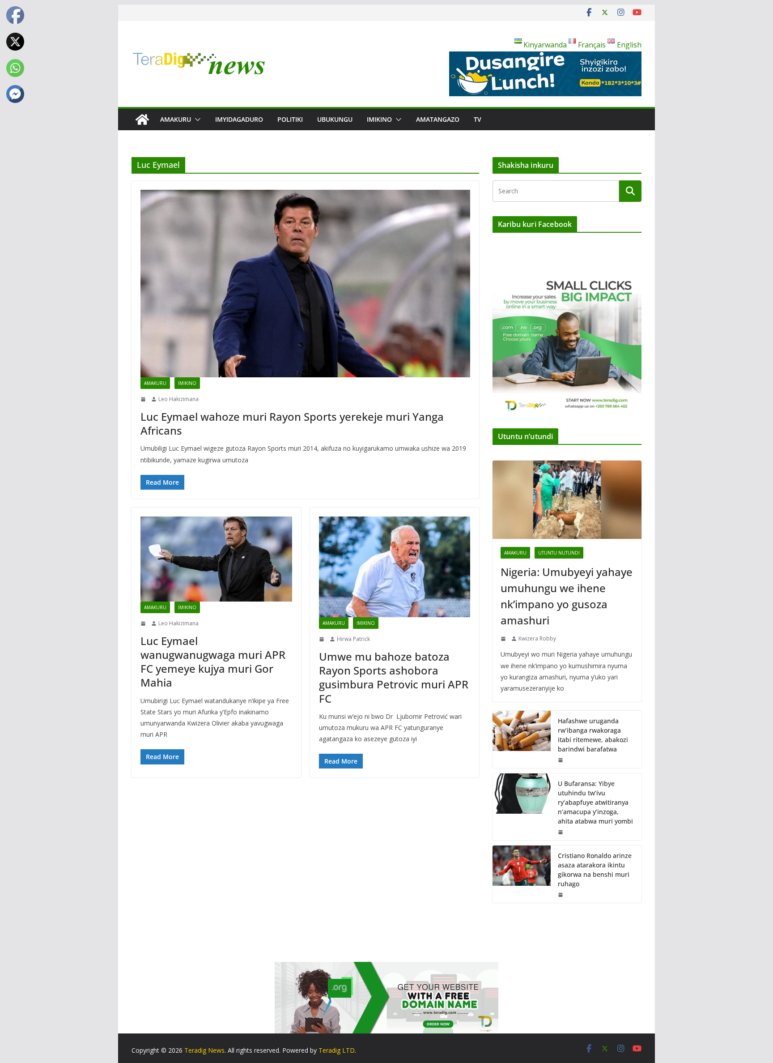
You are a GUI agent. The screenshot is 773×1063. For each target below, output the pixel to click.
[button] (196, 119)
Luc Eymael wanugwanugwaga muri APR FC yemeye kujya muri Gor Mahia (212, 661)
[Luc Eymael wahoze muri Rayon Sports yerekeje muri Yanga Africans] (305, 283)
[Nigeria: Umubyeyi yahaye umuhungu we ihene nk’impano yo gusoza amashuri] (567, 500)
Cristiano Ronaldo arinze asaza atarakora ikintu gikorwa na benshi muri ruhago (595, 869)
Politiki (290, 119)
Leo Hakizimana (178, 399)
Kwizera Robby (537, 638)
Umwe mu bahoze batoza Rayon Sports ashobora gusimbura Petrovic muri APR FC (393, 677)
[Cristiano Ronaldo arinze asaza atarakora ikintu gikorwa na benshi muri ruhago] (522, 874)
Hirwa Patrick (353, 639)
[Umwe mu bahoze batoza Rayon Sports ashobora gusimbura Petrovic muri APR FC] (395, 567)
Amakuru (175, 119)
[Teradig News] (142, 119)
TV (477, 119)
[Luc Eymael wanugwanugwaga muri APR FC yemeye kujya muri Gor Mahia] (216, 559)
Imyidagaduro (239, 119)
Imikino (379, 119)
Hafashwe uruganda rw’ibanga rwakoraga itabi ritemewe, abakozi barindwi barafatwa (593, 735)
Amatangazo (437, 119)
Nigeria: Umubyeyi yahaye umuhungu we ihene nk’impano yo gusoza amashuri (567, 596)
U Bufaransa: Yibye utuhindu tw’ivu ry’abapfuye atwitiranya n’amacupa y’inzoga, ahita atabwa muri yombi (595, 802)
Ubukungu (335, 119)
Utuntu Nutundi (559, 553)
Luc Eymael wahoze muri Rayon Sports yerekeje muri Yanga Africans (292, 423)
